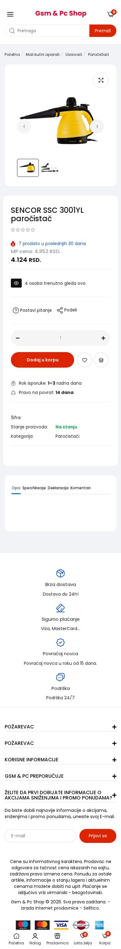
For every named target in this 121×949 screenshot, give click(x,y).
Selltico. (91, 908)
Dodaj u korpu (43, 360)
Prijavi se (98, 836)
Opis (16, 487)
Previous (24, 126)
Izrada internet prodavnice (49, 908)
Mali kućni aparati (43, 54)
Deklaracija (58, 487)
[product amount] (17, 338)
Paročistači (98, 54)
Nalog (35, 943)
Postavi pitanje (35, 310)
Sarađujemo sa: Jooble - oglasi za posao (43, 849)
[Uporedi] (101, 359)
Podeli (70, 310)
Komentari (80, 487)
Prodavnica (58, 943)
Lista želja (83, 939)
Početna (12, 54)
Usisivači (73, 54)
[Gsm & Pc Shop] (60, 12)
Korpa (104, 939)
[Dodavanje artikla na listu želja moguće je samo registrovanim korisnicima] (84, 359)
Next (97, 126)
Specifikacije (34, 487)
